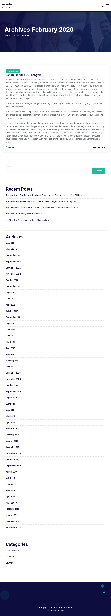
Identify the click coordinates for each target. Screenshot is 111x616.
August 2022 (12, 292)
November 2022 (13, 274)
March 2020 (11, 428)
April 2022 (10, 305)
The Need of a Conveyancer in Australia (24, 214)
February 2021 (12, 360)
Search (9, 166)
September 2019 (13, 466)
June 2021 (11, 336)
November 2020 (13, 379)
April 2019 (10, 496)
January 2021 (12, 367)
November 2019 (13, 453)
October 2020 (12, 385)
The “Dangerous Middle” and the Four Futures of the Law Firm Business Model (42, 207)
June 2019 (11, 484)
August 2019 (12, 472)
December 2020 (13, 373)
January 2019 (12, 515)
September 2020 (13, 391)
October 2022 (12, 280)
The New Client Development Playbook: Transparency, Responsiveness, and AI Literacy (45, 195)
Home (7, 35)
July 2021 (10, 329)
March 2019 (11, 503)
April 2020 (10, 422)
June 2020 (11, 410)
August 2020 (12, 397)
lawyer (9, 563)
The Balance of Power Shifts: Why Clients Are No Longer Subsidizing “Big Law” (41, 201)
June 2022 (11, 298)
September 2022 (13, 286)
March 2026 (11, 249)
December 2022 (13, 268)
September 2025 (13, 255)
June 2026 (11, 243)
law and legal (13, 71)
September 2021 (13, 317)
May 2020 (10, 416)
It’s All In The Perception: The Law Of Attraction (27, 220)
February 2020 (12, 435)
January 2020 (12, 441)
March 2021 (11, 354)
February (26, 35)
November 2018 (13, 527)
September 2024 (13, 261)
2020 (16, 35)
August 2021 (12, 323)
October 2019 (12, 459)
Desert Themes (57, 610)
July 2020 (10, 404)
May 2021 (10, 342)
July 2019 (10, 478)
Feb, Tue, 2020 (99, 147)
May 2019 (10, 490)
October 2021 (12, 311)
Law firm (10, 557)
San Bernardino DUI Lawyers (24, 75)
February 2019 (12, 509)
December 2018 (13, 521)
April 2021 (10, 348)
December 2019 (13, 447)
